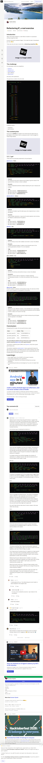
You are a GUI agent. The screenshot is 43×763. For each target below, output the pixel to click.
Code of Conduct (20, 637)
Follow (23, 681)
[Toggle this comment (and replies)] (8, 420)
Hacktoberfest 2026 (25, 740)
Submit (11, 413)
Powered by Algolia (24, 1)
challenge (25, 30)
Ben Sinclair (12, 417)
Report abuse (27, 637)
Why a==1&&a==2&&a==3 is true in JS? (13, 705)
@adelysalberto (11, 71)
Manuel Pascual (13, 628)
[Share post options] (2, 66)
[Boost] (2, 63)
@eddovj (10, 68)
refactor (14, 30)
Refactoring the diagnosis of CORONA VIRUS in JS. (15, 709)
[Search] (5, 1)
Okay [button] (3, 760)
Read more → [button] (10, 399)
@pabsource (11, 70)
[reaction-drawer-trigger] (2, 50)
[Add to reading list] (2, 59)
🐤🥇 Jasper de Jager (14, 607)
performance (20, 30)
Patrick (12, 580)
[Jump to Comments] (2, 55)
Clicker (12, 599)
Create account (38, 1)
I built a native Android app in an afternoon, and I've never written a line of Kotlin (23, 388)
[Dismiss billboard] (41, 746)
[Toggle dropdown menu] (39, 368)
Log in (32, 1)
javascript (9, 30)
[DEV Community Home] (1, 1)
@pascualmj (10, 74)
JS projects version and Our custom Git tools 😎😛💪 (15, 701)
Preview (16, 413)
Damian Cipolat (12, 21)
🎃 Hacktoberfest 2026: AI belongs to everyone (19, 737)
